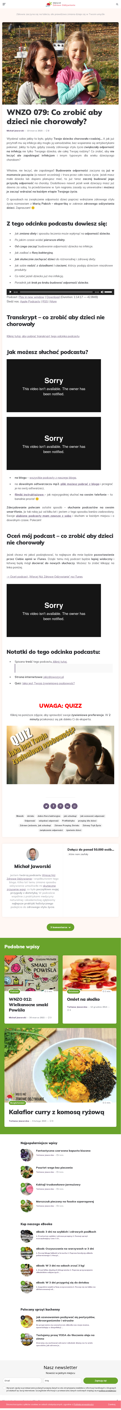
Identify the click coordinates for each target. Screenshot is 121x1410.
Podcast (14, 991)
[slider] (108, 291)
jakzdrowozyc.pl (53, 677)
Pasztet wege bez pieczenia (54, 1167)
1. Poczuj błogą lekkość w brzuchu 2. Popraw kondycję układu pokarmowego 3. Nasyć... (64, 1254)
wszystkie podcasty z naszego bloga (52, 477)
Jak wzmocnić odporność (92, 816)
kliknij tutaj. (59, 661)
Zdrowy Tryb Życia (92, 825)
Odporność (30, 821)
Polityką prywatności (84, 1404)
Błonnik (20, 816)
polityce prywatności (107, 1390)
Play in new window (31, 297)
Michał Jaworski (15, 130)
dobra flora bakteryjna (49, 816)
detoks (30, 816)
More (53, 301)
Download (53, 297)
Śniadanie (74, 991)
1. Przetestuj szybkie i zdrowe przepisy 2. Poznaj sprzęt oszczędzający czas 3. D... (62, 1237)
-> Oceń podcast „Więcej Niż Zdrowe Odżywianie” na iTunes (45, 576)
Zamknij (111, 1404)
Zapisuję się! (101, 1380)
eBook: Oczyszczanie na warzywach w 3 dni (65, 1248)
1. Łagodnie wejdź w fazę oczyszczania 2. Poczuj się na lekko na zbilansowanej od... (66, 1288)
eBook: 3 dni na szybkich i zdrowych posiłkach (66, 1231)
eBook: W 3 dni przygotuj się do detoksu (62, 1282)
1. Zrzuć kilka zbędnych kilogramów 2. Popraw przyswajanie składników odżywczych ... (64, 1271)
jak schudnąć (70, 816)
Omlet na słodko (83, 999)
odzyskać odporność (49, 821)
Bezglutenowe (17, 1103)
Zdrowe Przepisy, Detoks (67, 825)
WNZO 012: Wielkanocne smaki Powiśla (28, 1005)
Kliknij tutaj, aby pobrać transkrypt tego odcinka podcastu (43, 336)
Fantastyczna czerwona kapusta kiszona (63, 1150)
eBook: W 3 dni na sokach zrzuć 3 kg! (60, 1265)
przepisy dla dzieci (87, 821)
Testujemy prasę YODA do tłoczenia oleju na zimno (65, 1336)
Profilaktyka (68, 821)
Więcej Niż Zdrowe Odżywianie (31, 876)
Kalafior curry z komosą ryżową (56, 1112)
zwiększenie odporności (51, 830)
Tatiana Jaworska (77, 1007)
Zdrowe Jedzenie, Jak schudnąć (35, 825)
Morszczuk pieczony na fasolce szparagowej (65, 1201)
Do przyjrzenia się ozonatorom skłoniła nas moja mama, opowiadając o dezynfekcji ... (62, 1326)
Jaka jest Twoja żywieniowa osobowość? (48, 683)
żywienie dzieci (73, 830)
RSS (45, 301)
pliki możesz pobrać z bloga (80, 484)
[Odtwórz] (10, 292)
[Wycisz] (102, 292)
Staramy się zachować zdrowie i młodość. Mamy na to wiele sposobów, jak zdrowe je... (64, 1344)
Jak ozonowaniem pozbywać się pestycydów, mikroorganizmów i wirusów (65, 1318)
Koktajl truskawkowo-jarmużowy (58, 1184)
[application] (60, 292)
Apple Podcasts (30, 301)
